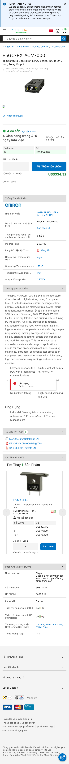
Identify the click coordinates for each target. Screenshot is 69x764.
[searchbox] (32, 38)
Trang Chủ (8, 46)
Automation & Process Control (32, 46)
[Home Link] (25, 31)
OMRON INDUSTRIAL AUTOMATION (48, 213)
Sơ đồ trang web (45, 726)
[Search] (63, 38)
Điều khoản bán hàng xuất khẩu (18, 726)
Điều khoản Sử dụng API (15, 730)
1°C (39, 272)
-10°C (40, 266)
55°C (39, 258)
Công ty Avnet (10, 747)
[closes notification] (65, 4)
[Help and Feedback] (62, 757)
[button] (4, 31)
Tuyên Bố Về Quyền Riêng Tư (17, 719)
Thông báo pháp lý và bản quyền (19, 722)
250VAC (41, 279)
